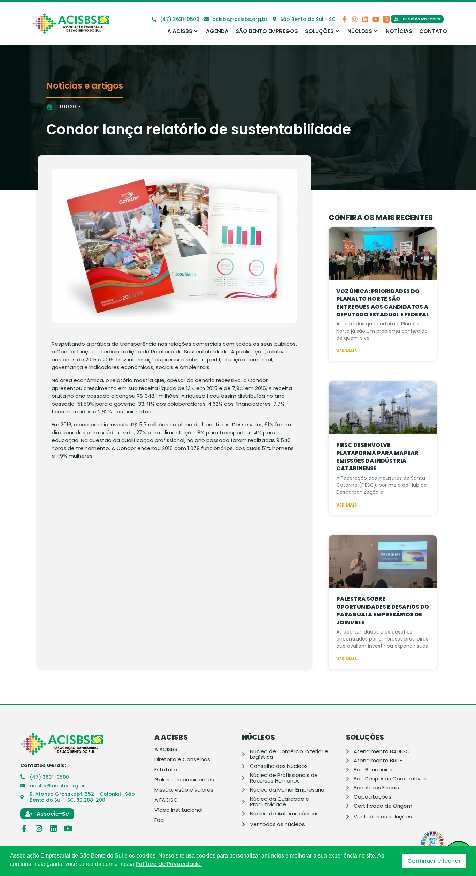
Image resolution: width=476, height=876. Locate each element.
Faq (159, 820)
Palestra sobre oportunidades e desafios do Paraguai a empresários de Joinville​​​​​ (382, 610)
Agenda (217, 31)
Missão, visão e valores (183, 789)
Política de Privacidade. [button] (169, 864)
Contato (433, 31)
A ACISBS (179, 31)
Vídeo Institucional (178, 810)
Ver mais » (348, 351)
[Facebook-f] (344, 19)
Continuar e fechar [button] (434, 861)
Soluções (319, 31)
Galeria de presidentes (184, 779)
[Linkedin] (365, 19)
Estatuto (165, 769)
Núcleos (359, 31)
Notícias (399, 31)
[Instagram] (355, 19)
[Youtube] (376, 19)
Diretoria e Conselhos (182, 759)
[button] (386, 19)
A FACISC (166, 800)
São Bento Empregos (267, 31)
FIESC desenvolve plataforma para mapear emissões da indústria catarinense (377, 456)
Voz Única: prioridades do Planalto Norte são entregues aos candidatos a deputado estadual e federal (382, 303)
